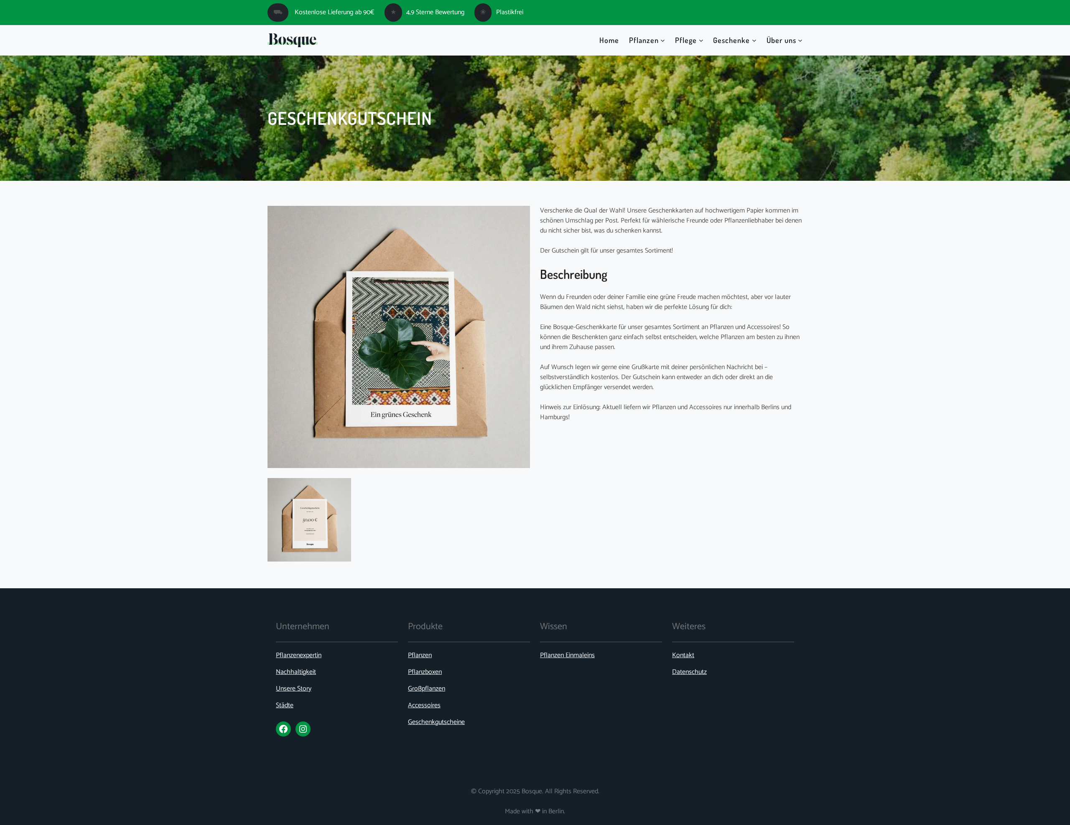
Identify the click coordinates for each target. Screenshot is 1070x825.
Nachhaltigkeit (296, 672)
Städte (284, 705)
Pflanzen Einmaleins (567, 655)
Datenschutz (689, 672)
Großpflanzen (426, 688)
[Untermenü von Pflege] (701, 40)
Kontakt (683, 655)
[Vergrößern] (340, 489)
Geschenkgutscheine (436, 722)
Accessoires (424, 705)
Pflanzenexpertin (298, 655)
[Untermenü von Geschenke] (754, 40)
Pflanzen (420, 655)
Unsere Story (293, 688)
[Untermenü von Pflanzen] (662, 40)
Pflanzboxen (425, 672)
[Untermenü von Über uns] (800, 40)
